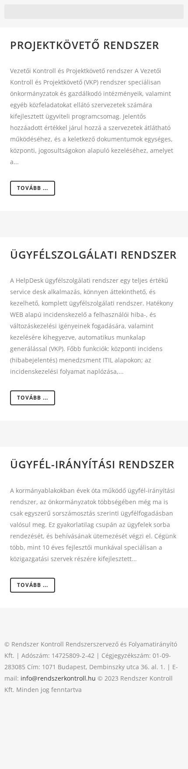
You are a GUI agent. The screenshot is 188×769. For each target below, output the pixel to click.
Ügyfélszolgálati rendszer (93, 254)
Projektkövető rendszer (84, 45)
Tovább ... (32, 188)
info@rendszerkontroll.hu (58, 678)
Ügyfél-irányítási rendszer (92, 464)
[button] (94, 11)
